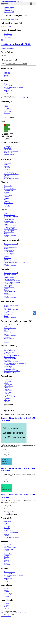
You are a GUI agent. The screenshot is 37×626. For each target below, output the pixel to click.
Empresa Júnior (8, 285)
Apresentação (8, 163)
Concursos (7, 113)
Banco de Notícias (9, 154)
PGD (5, 155)
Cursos (6, 213)
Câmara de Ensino (9, 219)
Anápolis (6, 187)
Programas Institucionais (10, 247)
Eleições (6, 175)
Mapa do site (7, 37)
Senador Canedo (8, 203)
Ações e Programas (9, 350)
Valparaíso (7, 206)
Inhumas (6, 196)
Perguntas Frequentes (10, 235)
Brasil (6, 3)
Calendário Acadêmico (10, 225)
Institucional (7, 349)
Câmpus (6, 166)
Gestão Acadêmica (9, 232)
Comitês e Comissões (10, 261)
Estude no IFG (8, 111)
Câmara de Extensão (9, 291)
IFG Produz (8, 392)
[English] (4, 19)
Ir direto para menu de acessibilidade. (11, 1)
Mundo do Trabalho (10, 397)
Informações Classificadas (11, 361)
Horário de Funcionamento (11, 178)
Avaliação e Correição (10, 372)
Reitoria (6, 164)
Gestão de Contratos (9, 313)
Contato (6, 93)
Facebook (6, 603)
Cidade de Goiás (8, 190)
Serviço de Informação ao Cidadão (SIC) (15, 363)
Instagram (6, 605)
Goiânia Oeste (8, 195)
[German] (9, 19)
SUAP (6, 91)
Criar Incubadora (8, 283)
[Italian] (12, 19)
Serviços (6, 233)
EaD (6, 383)
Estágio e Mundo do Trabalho (12, 282)
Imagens (7, 400)
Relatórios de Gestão (9, 369)
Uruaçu (6, 204)
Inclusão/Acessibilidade (10, 229)
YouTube (6, 608)
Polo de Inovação (9, 251)
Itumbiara (6, 198)
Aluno (6, 105)
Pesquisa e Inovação (9, 250)
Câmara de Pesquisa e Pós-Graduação (14, 262)
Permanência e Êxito (9, 227)
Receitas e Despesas (9, 314)
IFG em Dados (8, 149)
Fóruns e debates (8, 221)
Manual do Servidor (9, 338)
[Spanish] (14, 19)
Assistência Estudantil (10, 274)
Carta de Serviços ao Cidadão (12, 371)
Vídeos (7, 401)
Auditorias (7, 354)
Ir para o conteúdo (9, 7)
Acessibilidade (8, 34)
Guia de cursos (8, 109)
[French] (7, 19)
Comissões (7, 169)
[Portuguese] (2, 19)
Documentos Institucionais (11, 151)
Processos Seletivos (9, 215)
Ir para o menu (8, 8)
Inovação (7, 389)
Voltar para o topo (6, 513)
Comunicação (8, 85)
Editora (7, 393)
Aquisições (7, 311)
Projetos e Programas (10, 222)
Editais (20, 98)
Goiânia (6, 193)
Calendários (8, 379)
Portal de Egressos (9, 287)
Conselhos (7, 167)
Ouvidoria (7, 88)
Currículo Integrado (9, 230)
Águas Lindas (8, 186)
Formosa (6, 192)
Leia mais (3, 449)
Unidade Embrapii (9, 253)
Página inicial (13, 98)
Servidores (7, 360)
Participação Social (9, 352)
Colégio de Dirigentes (10, 172)
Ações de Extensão (9, 279)
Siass (5, 340)
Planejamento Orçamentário (11, 309)
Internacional (8, 384)
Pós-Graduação (8, 255)
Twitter (6, 606)
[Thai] (16, 19)
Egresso (6, 106)
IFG (24, 98)
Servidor (6, 108)
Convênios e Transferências (11, 355)
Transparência (8, 90)
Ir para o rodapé (9, 12)
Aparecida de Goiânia (10, 189)
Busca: (4, 63)
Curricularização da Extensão (12, 280)
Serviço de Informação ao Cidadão (13, 87)
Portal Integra (8, 390)
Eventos (6, 256)
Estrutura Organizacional (11, 216)
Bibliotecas (8, 381)
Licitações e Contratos (10, 358)
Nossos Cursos (8, 146)
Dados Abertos (8, 366)
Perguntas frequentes (9, 84)
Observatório (8, 395)
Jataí (5, 200)
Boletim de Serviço (9, 367)
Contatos (6, 177)
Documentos (7, 218)
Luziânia (6, 201)
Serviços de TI (9, 387)
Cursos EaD (7, 148)
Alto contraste (8, 35)
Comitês (6, 170)
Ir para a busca (8, 10)
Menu (2, 116)
